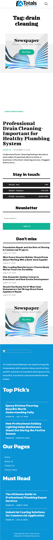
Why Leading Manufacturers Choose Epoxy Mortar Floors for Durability (26, 268)
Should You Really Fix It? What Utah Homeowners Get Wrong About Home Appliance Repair (23, 289)
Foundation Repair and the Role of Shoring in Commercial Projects (26, 248)
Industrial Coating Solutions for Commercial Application (25, 514)
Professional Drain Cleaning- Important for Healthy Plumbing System (26, 133)
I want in (26, 226)
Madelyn (7, 149)
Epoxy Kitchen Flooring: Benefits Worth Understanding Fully (22, 408)
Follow (44, 190)
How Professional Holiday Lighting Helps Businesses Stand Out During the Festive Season (25, 428)
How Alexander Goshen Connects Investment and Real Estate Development (26, 278)
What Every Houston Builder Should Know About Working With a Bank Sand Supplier (25, 258)
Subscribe (43, 196)
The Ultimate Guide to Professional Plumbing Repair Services (26, 497)
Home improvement (14, 111)
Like (46, 184)
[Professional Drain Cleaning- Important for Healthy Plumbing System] (26, 96)
